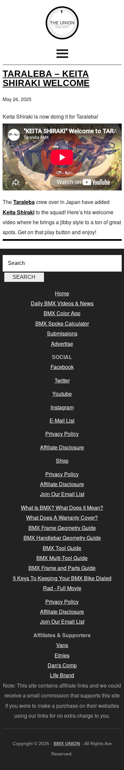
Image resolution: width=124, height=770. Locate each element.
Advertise (62, 343)
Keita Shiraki (18, 212)
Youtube (62, 393)
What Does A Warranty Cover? (62, 517)
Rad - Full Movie (62, 588)
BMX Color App (62, 313)
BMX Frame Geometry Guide (62, 528)
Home (62, 293)
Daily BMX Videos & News (62, 303)
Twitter (62, 380)
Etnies (62, 655)
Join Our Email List (62, 494)
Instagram (62, 407)
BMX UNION (62, 22)
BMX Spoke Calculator (62, 323)
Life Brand (62, 675)
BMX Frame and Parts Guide (62, 568)
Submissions (62, 333)
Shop (62, 460)
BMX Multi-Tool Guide (62, 558)
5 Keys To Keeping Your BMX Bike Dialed (62, 578)
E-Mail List (62, 420)
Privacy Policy (62, 433)
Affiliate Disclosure (62, 447)
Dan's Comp (62, 665)
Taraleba (24, 202)
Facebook (62, 367)
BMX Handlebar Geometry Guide (62, 537)
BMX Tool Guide (62, 548)
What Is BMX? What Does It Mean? (62, 507)
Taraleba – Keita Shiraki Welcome (46, 78)
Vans (62, 645)
